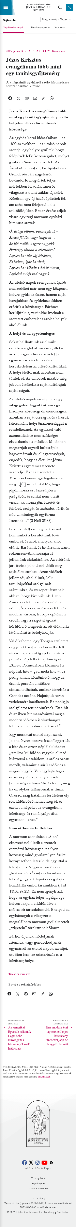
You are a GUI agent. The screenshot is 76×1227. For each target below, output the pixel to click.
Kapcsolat (60, 27)
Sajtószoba (9, 20)
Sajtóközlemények (13, 27)
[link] (25, 984)
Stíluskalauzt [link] (44, 1076)
